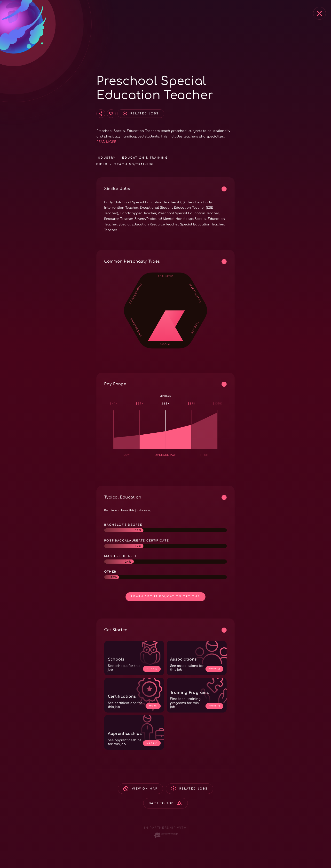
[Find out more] (224, 188)
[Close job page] (319, 13)
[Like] (111, 113)
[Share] (100, 113)
